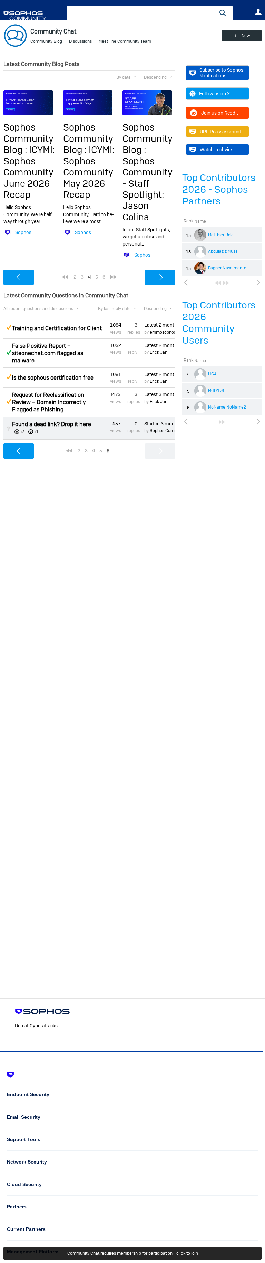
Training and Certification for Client (57, 328)
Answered (8, 352)
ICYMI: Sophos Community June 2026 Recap (29, 172)
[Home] (33, 15)
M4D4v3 (216, 390)
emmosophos (163, 332)
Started (159, 424)
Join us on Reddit (219, 113)
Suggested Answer (8, 327)
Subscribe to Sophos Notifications (221, 73)
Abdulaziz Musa (223, 251)
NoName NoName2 (227, 407)
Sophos (23, 232)
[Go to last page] (226, 282)
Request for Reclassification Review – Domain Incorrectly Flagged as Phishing (49, 402)
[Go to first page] (218, 282)
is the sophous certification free (53, 377)
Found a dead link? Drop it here (51, 424)
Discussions (80, 41)
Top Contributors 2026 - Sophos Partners (219, 189)
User (258, 11)
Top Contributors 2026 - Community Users (219, 323)
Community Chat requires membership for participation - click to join (132, 1253)
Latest (159, 325)
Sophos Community (168, 430)
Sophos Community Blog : (28, 138)
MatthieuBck (220, 235)
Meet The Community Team (125, 41)
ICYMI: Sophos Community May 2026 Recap (88, 172)
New (246, 35)
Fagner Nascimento (227, 268)
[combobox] (139, 13)
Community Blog (46, 41)
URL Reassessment (220, 131)
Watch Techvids (216, 149)
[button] (222, 13)
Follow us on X (214, 93)
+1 (36, 431)
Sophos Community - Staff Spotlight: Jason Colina (147, 189)
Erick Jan (158, 352)
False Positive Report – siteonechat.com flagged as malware (47, 353)
